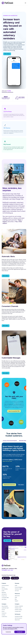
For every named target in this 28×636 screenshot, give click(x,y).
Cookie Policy (4, 616)
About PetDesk (5, 606)
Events (3, 611)
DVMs (16, 585)
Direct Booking (4, 589)
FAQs (16, 597)
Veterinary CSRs (18, 589)
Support (16, 600)
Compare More (18, 611)
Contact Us (4, 613)
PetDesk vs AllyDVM (19, 606)
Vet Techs (17, 590)
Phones (3, 587)
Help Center (17, 595)
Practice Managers (18, 587)
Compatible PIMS (5, 597)
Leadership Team (5, 607)
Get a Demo (4, 599)
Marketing (4, 592)
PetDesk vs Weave (18, 609)
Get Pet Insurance (18, 618)
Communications (5, 585)
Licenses (3, 614)
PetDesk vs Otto (18, 607)
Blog (16, 599)
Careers (3, 609)
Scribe (3, 590)
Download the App (18, 616)
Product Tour (4, 595)
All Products (4, 594)
